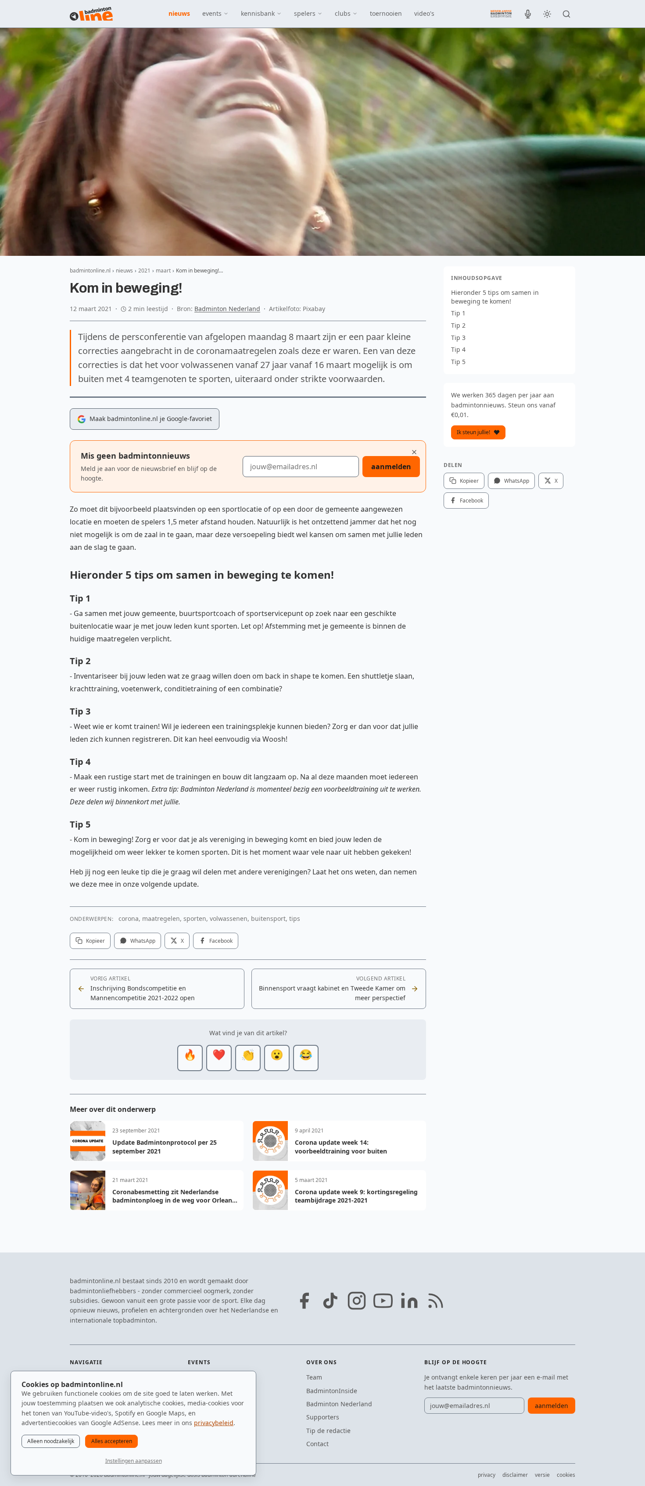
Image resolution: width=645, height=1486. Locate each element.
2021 (144, 270)
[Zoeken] (566, 14)
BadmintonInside (331, 1391)
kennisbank (258, 13)
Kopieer (95, 941)
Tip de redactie (328, 1430)
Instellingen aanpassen (133, 1461)
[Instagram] (356, 1300)
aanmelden (391, 466)
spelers (304, 13)
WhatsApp (142, 941)
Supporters (322, 1417)
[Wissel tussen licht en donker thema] (547, 14)
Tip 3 (458, 337)
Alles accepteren (111, 1441)
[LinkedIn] (409, 1300)
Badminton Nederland (227, 308)
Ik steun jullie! (473, 432)
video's (424, 13)
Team (314, 1377)
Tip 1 (458, 313)
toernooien (386, 13)
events (212, 13)
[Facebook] (304, 1300)
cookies (566, 1475)
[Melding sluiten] (414, 452)
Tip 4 (458, 349)
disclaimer (515, 1475)
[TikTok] (330, 1300)
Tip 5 (458, 361)
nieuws (179, 13)
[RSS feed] (435, 1300)
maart (163, 270)
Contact (317, 1444)
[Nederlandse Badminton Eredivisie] (501, 13)
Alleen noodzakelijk (50, 1441)
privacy (486, 1475)
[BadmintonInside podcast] (528, 14)
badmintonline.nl (90, 270)
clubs (343, 13)
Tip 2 (458, 325)
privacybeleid (213, 1423)
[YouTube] (383, 1300)
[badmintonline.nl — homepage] (91, 14)
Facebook (221, 941)
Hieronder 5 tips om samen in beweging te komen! (495, 296)
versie (542, 1475)
